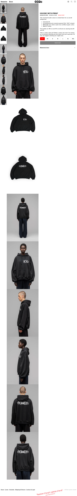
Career (7, 489)
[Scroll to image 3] (3, 29)
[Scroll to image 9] (3, 90)
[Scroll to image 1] (3, 8)
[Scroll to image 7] (3, 69)
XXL (73, 39)
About (2, 489)
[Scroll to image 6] (3, 59)
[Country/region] (68, 1)
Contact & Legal (30, 489)
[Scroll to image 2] (3, 18)
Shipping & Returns (20, 489)
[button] (71, 1)
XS (48, 39)
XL (68, 39)
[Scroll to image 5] (3, 49)
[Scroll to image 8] (3, 79)
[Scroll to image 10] (3, 100)
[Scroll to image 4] (3, 39)
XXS (43, 39)
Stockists (11, 489)
